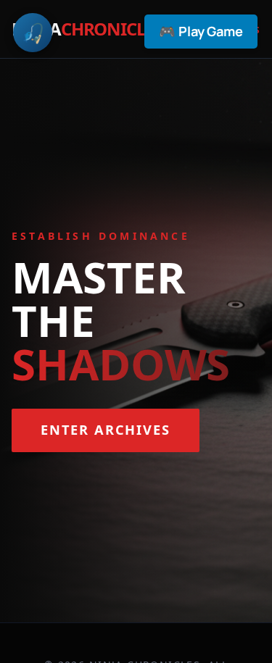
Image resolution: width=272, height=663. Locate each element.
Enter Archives (105, 429)
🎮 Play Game (201, 31)
